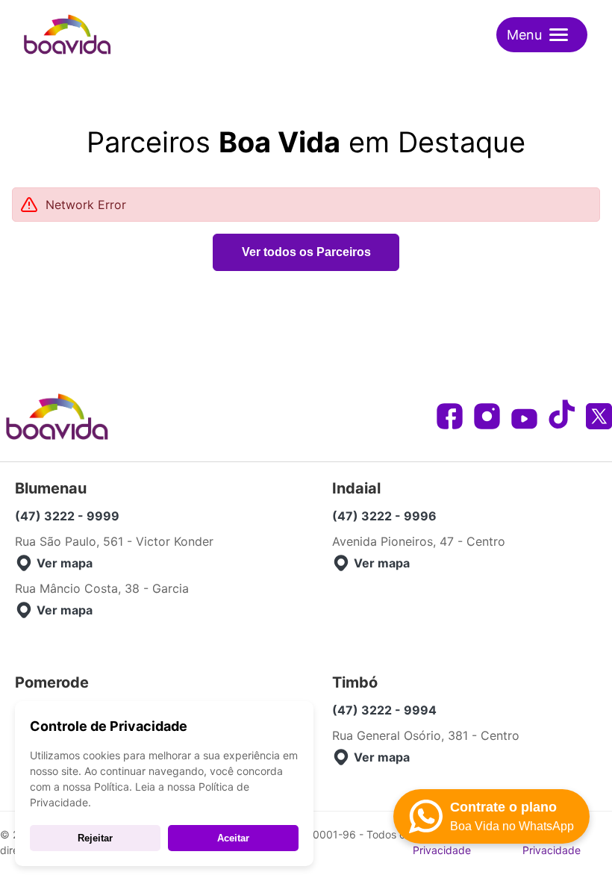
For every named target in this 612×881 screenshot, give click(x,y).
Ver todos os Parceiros (306, 252)
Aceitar (233, 838)
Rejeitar (95, 838)
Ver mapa (65, 562)
